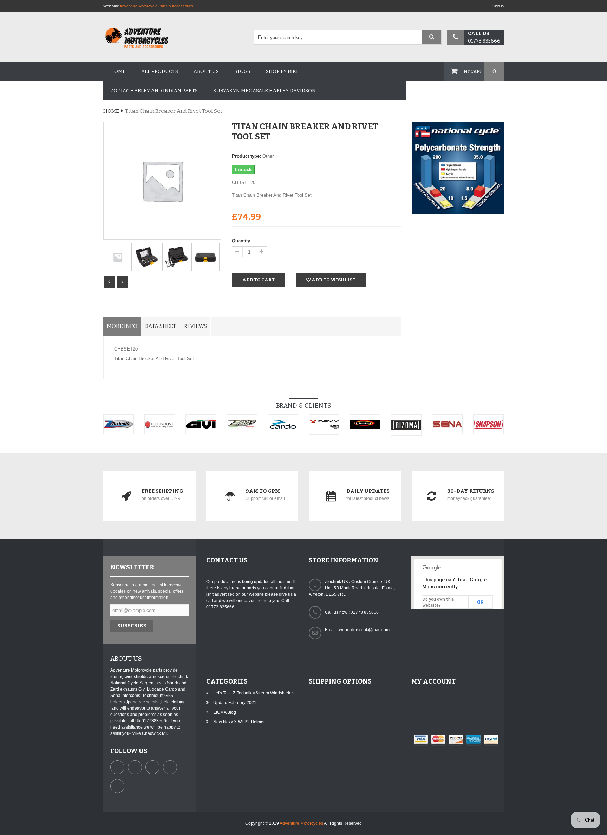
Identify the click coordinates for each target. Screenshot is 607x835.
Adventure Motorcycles (301, 823)
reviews (195, 326)
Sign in (498, 6)
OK (480, 602)
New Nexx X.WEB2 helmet (239, 721)
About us (206, 71)
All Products (159, 71)
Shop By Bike (282, 71)
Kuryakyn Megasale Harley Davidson (264, 91)
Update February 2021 (234, 702)
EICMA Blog (224, 712)
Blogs (242, 71)
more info (122, 326)
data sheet (160, 326)
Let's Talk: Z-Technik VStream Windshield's (253, 693)
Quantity (241, 240)
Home (118, 71)
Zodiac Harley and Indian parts (154, 91)
